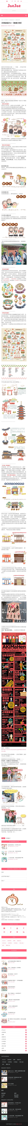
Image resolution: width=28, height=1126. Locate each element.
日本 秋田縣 (11, 1083)
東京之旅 (21, 943)
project (4, 940)
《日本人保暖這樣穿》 (13, 1006)
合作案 (3, 1095)
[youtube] (21, 1)
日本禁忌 (10, 943)
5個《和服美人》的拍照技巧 (14, 993)
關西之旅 (8, 945)
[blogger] (11, 928)
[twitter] (18, 1)
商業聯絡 (16, 1096)
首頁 (2, 19)
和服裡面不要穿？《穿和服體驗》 (16, 980)
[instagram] (15, 1)
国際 (14, 940)
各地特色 (9, 940)
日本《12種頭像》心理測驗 (14, 967)
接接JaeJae (5, 25)
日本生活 (4, 943)
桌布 (3, 945)
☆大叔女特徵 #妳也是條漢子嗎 (15, 857)
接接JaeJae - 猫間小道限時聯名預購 (16, 1070)
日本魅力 (6, 19)
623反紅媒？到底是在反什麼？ (15, 1077)
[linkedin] (24, 931)
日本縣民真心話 (11, 1012)
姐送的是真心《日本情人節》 (14, 844)
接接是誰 (3, 1093)
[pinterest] (17, 931)
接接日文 (19, 940)
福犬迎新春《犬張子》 (13, 974)
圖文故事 (16, 1095)
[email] (7, 1)
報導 (15, 1093)
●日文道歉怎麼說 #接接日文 (14, 961)
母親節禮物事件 (11, 986)
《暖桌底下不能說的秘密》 (14, 999)
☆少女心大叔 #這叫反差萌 (14, 851)
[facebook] (12, 1)
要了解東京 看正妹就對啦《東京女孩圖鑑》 (17, 1019)
